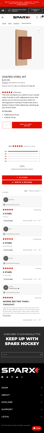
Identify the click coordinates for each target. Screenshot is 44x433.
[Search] (37, 17)
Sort (26, 191)
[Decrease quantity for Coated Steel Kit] (3, 125)
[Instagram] (13, 377)
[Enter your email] (40, 354)
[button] (11, 92)
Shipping (5, 83)
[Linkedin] (23, 377)
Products (16, 23)
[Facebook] (4, 377)
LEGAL (5, 416)
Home (4, 23)
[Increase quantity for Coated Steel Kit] (9, 125)
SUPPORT (7, 409)
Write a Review (24, 182)
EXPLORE (7, 402)
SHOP (5, 387)
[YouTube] (18, 377)
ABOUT (6, 395)
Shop (9, 23)
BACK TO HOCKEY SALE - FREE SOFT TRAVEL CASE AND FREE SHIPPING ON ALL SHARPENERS (22, 3)
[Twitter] (8, 377)
